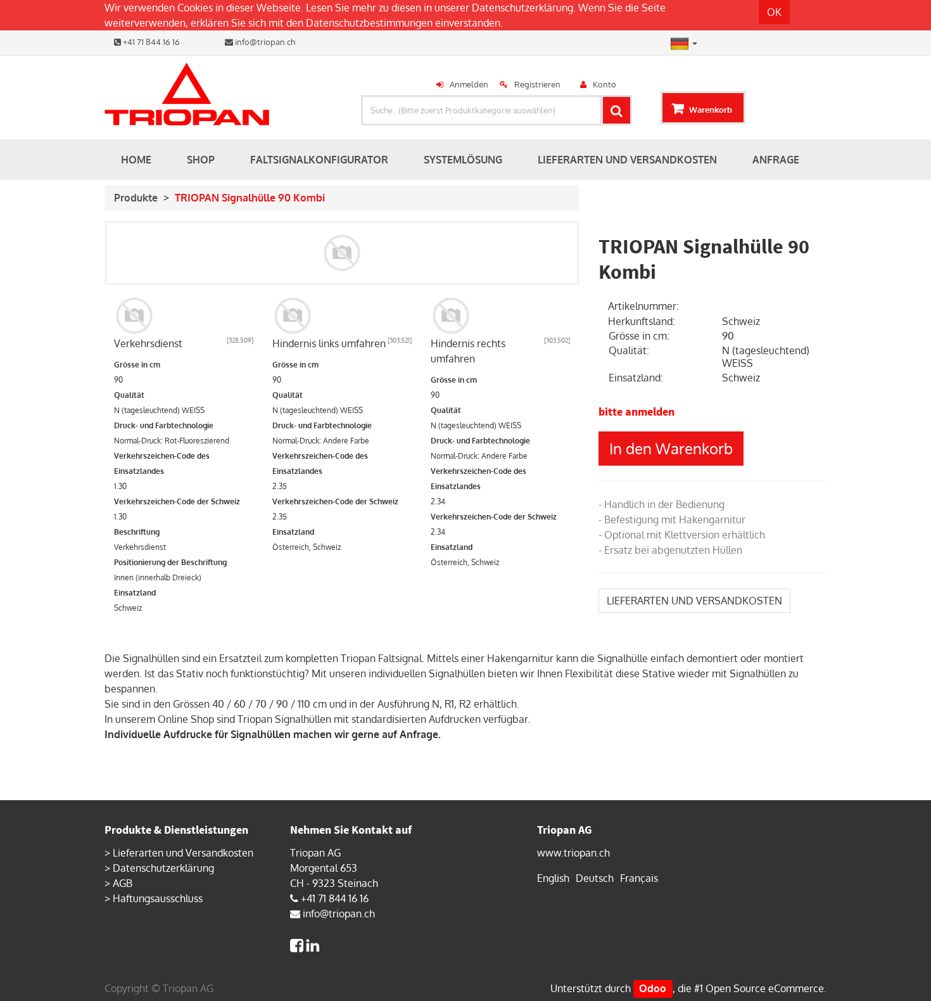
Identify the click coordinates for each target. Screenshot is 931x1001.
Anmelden (469, 84)
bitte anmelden (636, 411)
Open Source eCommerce (765, 988)
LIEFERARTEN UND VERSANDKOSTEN (694, 600)
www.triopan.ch (573, 852)
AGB (122, 883)
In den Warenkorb (671, 448)
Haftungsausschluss (158, 898)
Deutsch (595, 878)
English (553, 878)
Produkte (136, 197)
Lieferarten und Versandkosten (183, 852)
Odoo (652, 988)
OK (774, 12)
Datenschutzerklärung (522, 7)
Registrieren (537, 84)
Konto (604, 84)
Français (639, 878)
